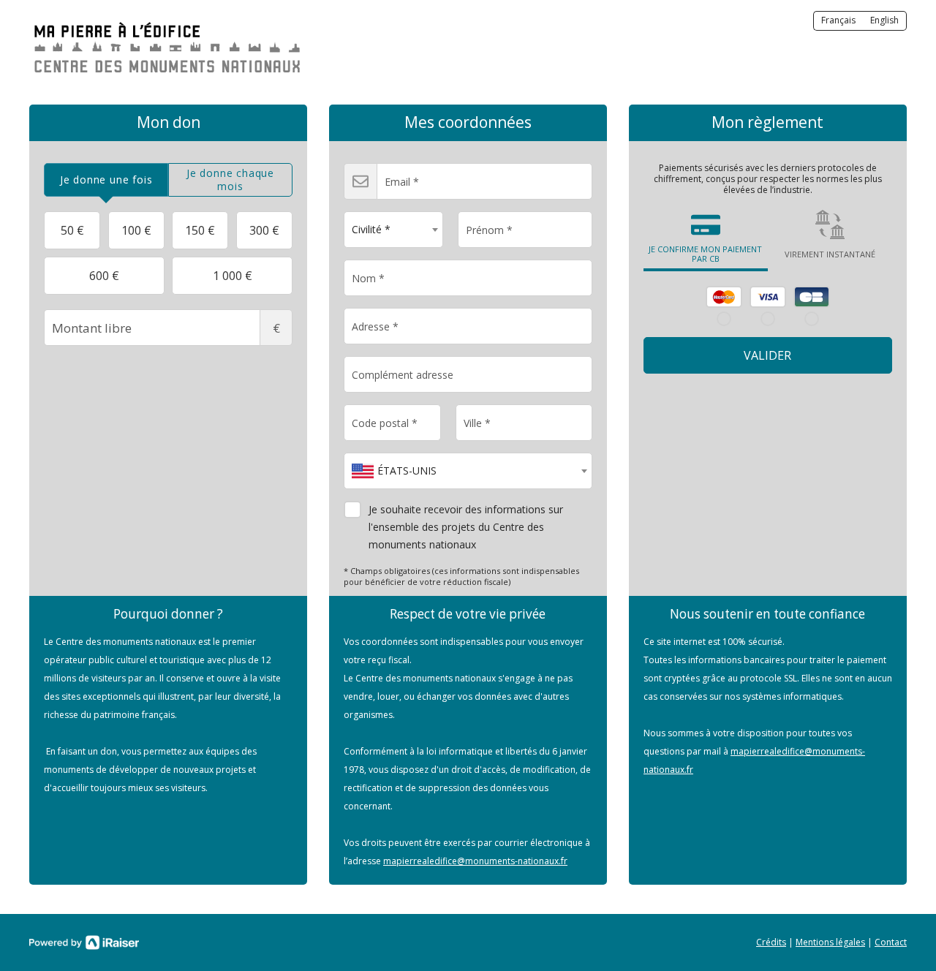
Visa (768, 297)
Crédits (771, 942)
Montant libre (276, 328)
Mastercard (724, 297)
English (884, 20)
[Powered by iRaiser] (84, 942)
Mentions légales (830, 942)
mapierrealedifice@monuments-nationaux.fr (475, 861)
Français (838, 20)
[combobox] (393, 229)
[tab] (106, 180)
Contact (891, 942)
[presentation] (106, 180)
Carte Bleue (811, 297)
